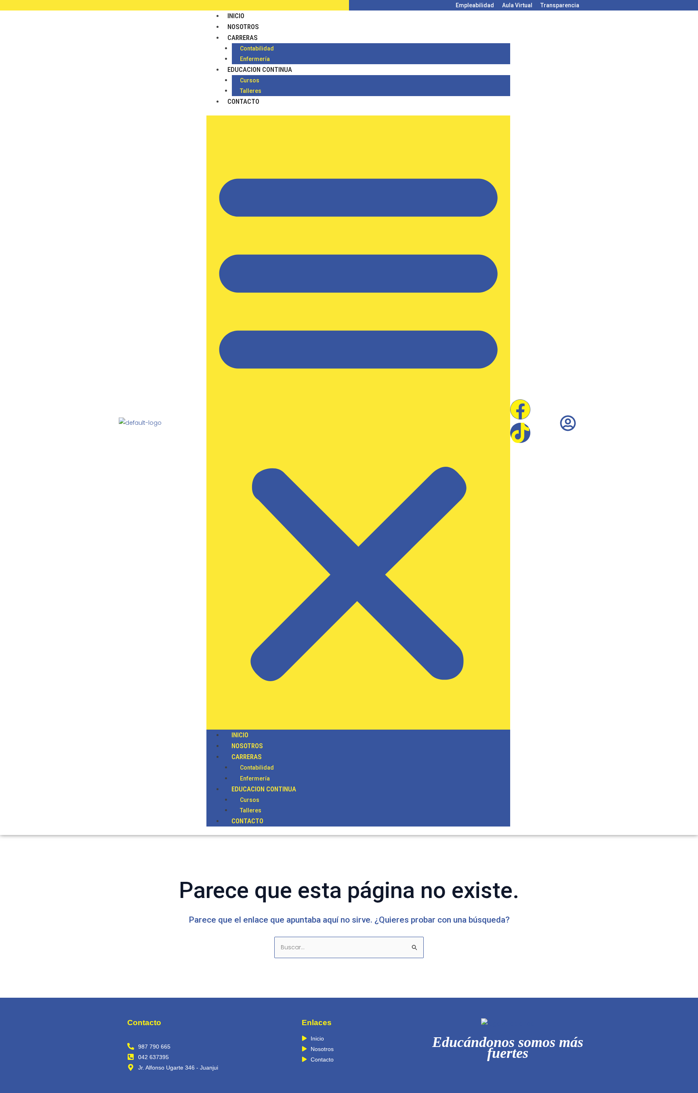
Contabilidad (257, 48)
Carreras (242, 38)
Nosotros (243, 27)
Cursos (249, 80)
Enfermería (255, 59)
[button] (358, 422)
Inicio (235, 16)
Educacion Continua (259, 69)
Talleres (250, 91)
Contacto (243, 101)
